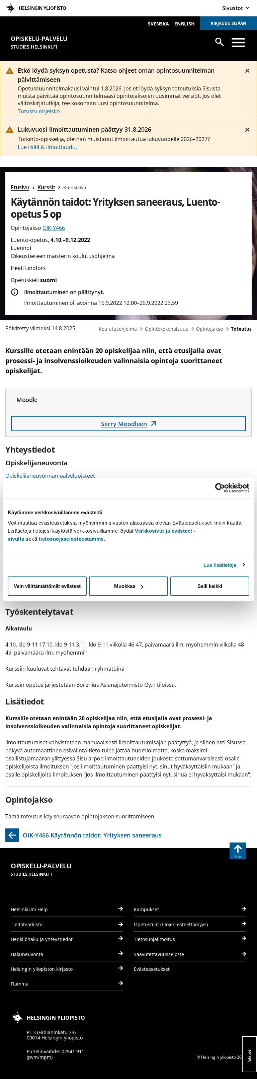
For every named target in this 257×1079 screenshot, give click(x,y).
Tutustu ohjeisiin (39, 111)
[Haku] (219, 42)
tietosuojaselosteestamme (71, 539)
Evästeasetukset (152, 969)
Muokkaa (124, 586)
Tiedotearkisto (26, 924)
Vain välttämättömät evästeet (47, 586)
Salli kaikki (209, 586)
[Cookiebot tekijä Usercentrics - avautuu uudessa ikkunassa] (220, 488)
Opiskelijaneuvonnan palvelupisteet (50, 475)
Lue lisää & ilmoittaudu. (47, 147)
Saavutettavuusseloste (159, 954)
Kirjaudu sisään (228, 23)
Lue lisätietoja (220, 564)
